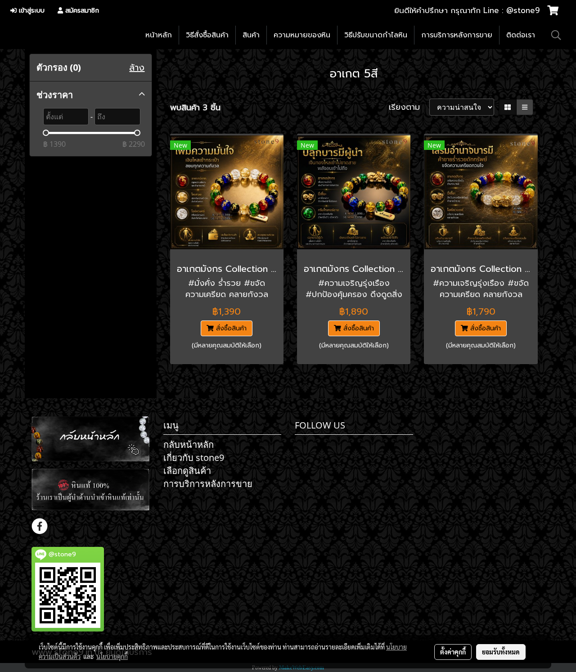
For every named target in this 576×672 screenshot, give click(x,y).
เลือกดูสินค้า (187, 471)
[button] (556, 35)
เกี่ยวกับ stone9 (193, 457)
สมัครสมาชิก (81, 10)
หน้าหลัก (158, 35)
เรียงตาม (409, 107)
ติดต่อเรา (520, 35)
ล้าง (136, 67)
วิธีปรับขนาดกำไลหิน (375, 35)
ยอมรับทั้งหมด (501, 652)
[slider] (46, 133)
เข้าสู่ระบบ (31, 10)
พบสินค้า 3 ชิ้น (195, 108)
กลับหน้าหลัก (188, 444)
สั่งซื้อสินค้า (230, 328)
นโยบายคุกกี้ (112, 656)
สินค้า (251, 35)
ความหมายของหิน (302, 35)
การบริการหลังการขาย (456, 35)
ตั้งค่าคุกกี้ (453, 652)
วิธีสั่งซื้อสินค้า (207, 35)
